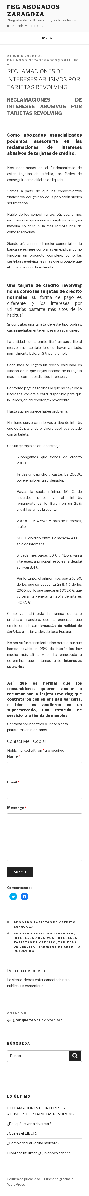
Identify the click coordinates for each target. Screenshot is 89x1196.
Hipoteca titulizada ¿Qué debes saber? (38, 1153)
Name (13, 756)
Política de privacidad (23, 1179)
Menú (47, 38)
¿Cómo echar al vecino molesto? (33, 1143)
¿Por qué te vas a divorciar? (29, 1124)
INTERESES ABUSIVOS (34, 937)
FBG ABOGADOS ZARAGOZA (33, 11)
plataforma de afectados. (27, 730)
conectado (53, 980)
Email (13, 782)
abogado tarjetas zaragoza (44, 933)
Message (17, 808)
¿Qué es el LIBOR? (22, 1133)
